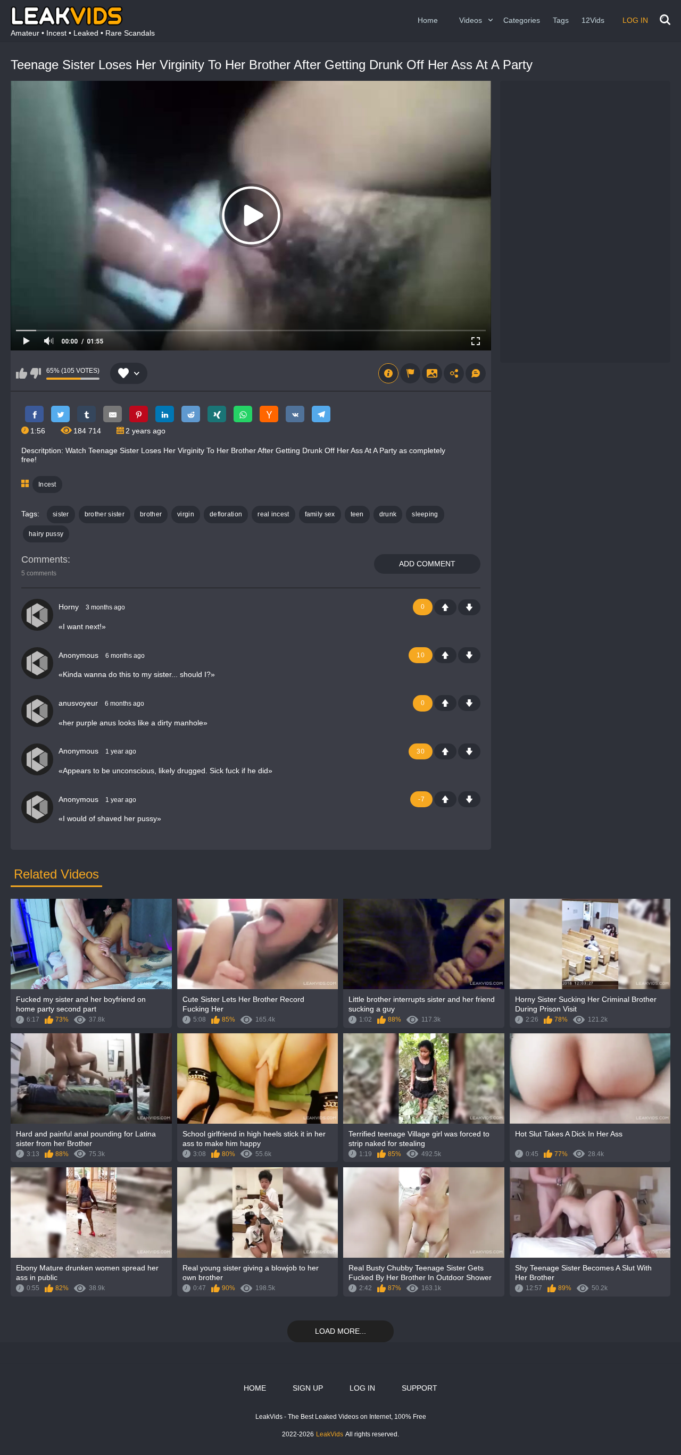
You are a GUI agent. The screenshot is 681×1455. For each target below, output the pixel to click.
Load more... (340, 1331)
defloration (226, 514)
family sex (320, 514)
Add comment (427, 563)
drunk (388, 514)
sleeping (425, 514)
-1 (469, 607)
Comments (44, 559)
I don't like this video (35, 373)
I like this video (21, 373)
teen (357, 514)
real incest (273, 514)
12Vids (593, 20)
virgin (185, 514)
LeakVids (329, 1434)
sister (61, 514)
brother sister (104, 514)
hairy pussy (46, 534)
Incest (47, 484)
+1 (445, 607)
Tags (561, 20)
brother (151, 514)
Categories (521, 20)
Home (428, 20)
